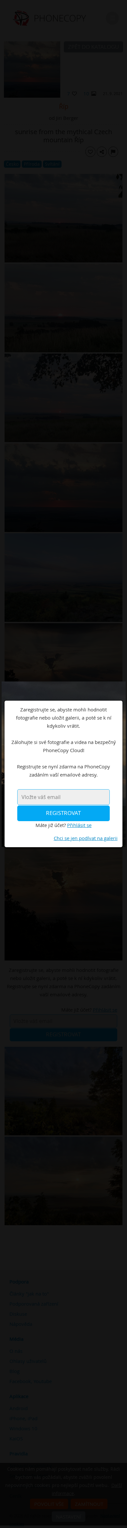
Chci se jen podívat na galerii (86, 838)
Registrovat (63, 813)
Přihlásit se (79, 825)
